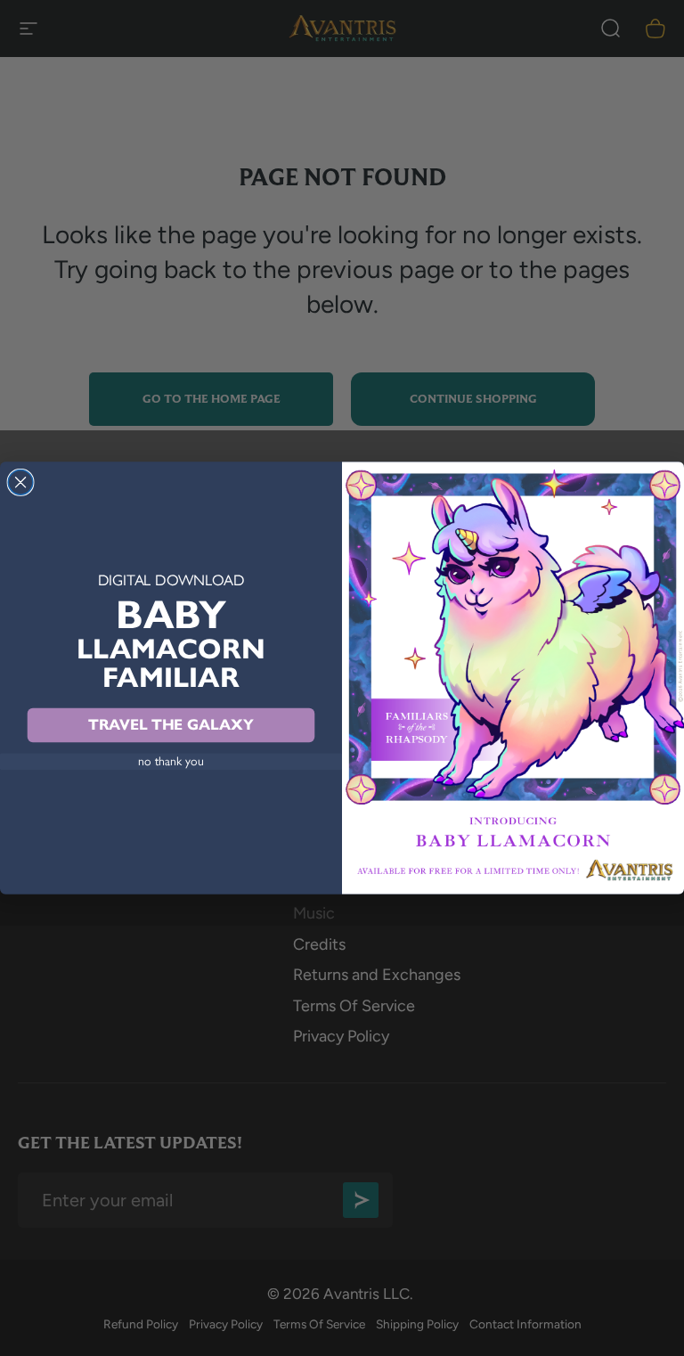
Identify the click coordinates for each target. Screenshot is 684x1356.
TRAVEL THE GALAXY (170, 724)
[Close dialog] (20, 482)
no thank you (171, 761)
